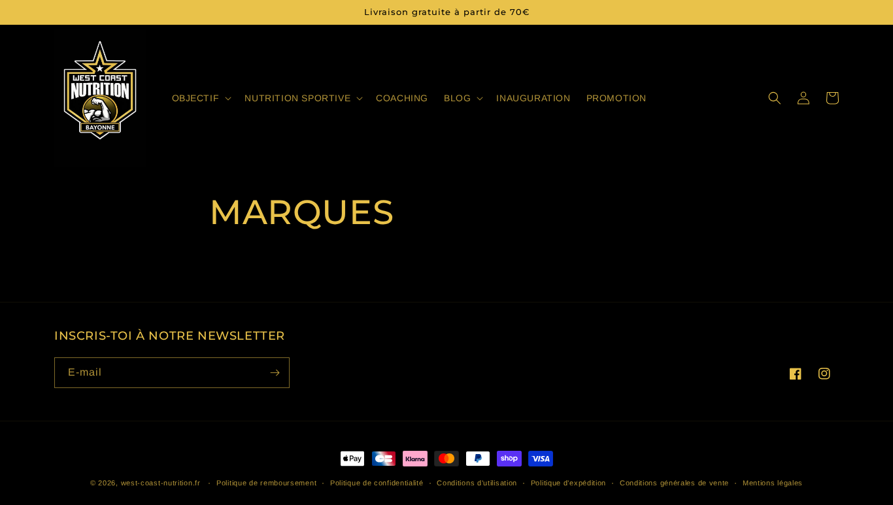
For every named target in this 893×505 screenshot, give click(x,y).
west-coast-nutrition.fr (161, 483)
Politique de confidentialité (377, 483)
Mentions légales (773, 483)
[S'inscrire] (274, 372)
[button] (200, 98)
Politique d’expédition (568, 483)
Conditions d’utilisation (477, 483)
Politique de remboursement (266, 483)
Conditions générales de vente (674, 483)
